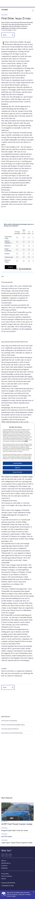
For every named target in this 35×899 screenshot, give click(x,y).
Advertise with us (5, 863)
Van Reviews (4, 14)
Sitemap (3, 878)
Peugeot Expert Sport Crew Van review (14, 830)
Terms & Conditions (6, 876)
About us (3, 860)
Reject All (17, 467)
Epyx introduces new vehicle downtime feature (12, 733)
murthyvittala (4, 30)
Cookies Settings (17, 463)
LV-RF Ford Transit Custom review (16, 823)
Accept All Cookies (17, 472)
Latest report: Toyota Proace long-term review (16, 842)
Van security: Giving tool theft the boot (10, 728)
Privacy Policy (5, 873)
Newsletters (4, 868)
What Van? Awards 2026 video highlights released (13, 724)
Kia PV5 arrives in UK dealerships (9, 720)
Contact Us (4, 865)
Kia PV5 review (6, 836)
